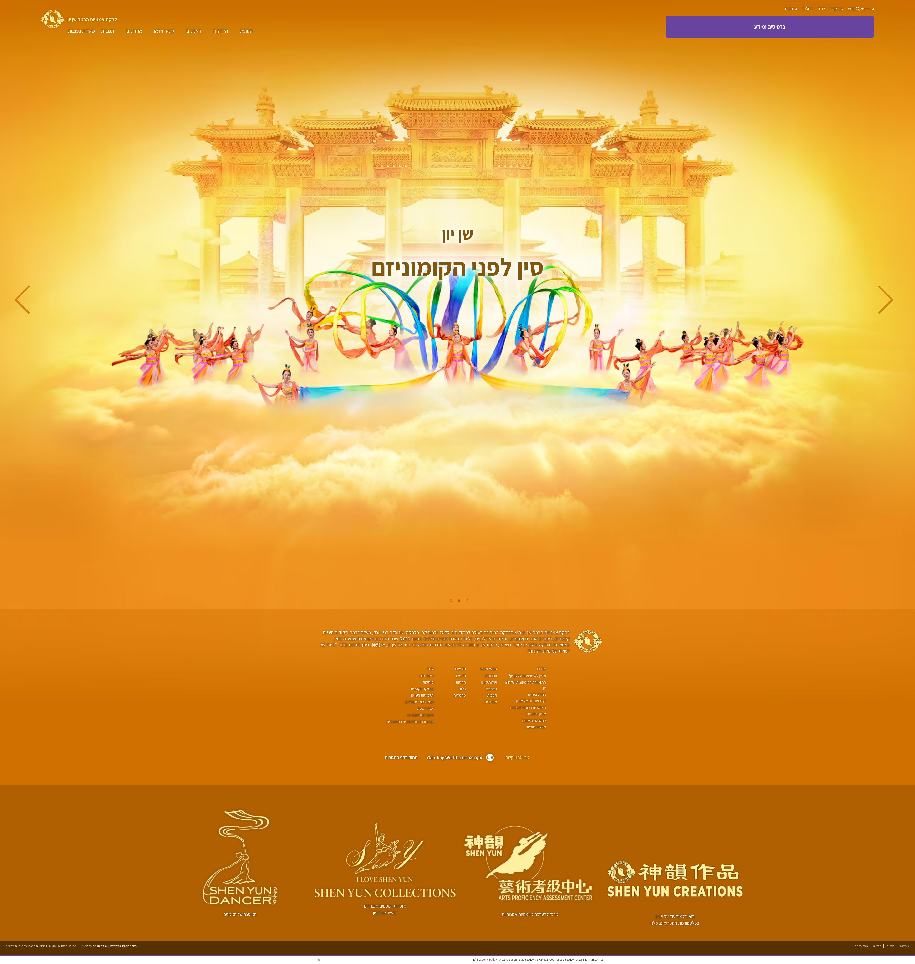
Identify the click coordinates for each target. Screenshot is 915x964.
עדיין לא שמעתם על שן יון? (527, 675)
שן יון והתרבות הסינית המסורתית (410, 721)
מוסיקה (428, 682)
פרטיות (877, 946)
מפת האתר (861, 946)
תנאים (890, 946)
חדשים (461, 675)
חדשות (460, 668)
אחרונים (134, 31)
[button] (467, 600)
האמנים (193, 31)
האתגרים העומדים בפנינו (528, 707)
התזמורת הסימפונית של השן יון (525, 685)
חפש (852, 9)
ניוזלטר (807, 9)
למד (821, 9)
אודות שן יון (489, 682)
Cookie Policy (488, 960)
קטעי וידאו (164, 31)
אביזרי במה (425, 708)
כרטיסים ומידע (769, 26)
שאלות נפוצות (81, 31)
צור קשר (836, 9)
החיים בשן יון (537, 694)
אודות (541, 668)
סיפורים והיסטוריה (420, 715)
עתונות (791, 9)
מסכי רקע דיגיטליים (419, 701)
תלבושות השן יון (422, 695)
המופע (246, 31)
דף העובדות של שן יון (531, 700)
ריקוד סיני (426, 675)
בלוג (463, 688)
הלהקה (220, 31)
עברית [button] (869, 9)
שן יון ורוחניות (536, 713)
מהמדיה (491, 701)
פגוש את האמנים (534, 720)
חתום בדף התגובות (401, 757)
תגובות (107, 31)
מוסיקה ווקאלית (422, 688)
